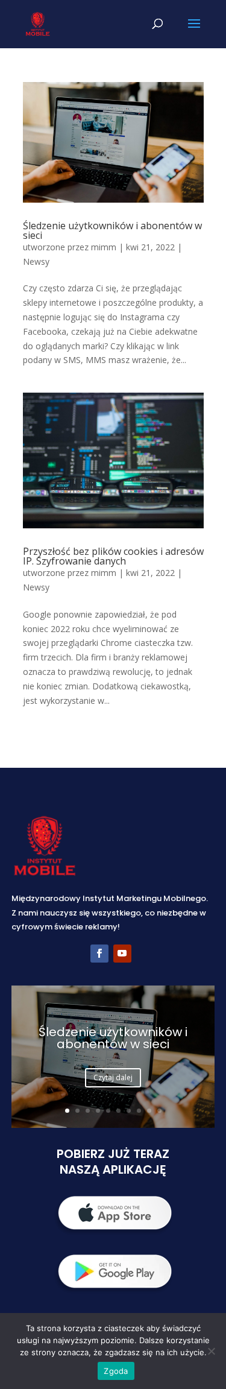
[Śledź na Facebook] (99, 953)
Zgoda (116, 1371)
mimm (103, 247)
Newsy (36, 261)
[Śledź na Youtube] (122, 953)
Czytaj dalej (113, 1077)
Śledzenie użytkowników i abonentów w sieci (112, 230)
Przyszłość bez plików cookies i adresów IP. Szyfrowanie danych (113, 556)
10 (159, 1111)
